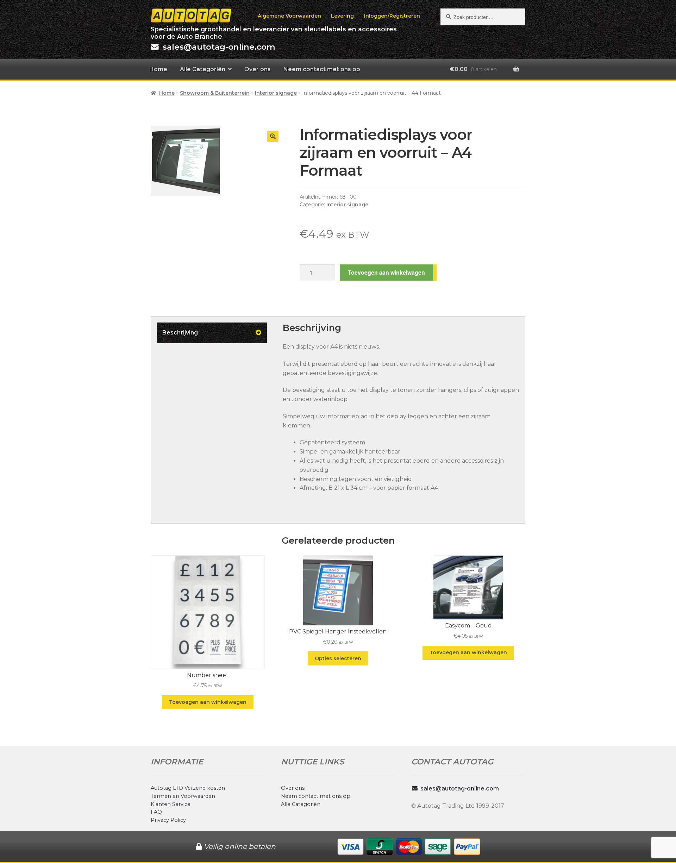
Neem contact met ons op (321, 69)
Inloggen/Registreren (392, 16)
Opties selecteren (338, 658)
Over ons (257, 69)
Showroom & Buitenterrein (215, 93)
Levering (342, 16)
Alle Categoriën (202, 69)
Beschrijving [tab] (180, 332)
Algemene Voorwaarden (289, 16)
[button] (272, 136)
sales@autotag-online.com (459, 788)
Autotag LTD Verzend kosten (188, 788)
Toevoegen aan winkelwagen (386, 272)
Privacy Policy (168, 820)
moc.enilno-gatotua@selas (219, 47)
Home (158, 69)
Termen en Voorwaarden (183, 796)
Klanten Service (170, 804)
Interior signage (276, 93)
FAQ (156, 812)
